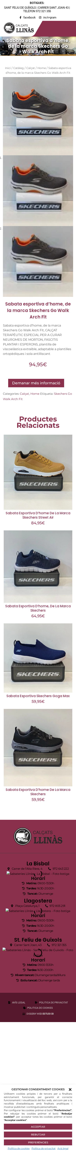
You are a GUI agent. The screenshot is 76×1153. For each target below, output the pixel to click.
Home (41, 68)
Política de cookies (19, 1148)
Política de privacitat (44, 1148)
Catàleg (18, 68)
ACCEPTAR (38, 1126)
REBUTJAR (38, 1134)
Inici (8, 68)
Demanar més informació (36, 383)
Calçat (30, 68)
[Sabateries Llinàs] (21, 27)
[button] (70, 1089)
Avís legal (62, 1148)
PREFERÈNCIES (38, 1142)
